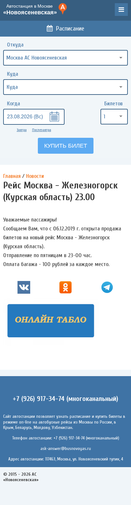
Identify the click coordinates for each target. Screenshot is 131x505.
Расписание (70, 28)
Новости (35, 176)
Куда (12, 74)
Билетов (113, 103)
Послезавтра (41, 130)
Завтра (22, 130)
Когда (13, 103)
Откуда (15, 44)
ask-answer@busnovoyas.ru (65, 448)
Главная (12, 176)
